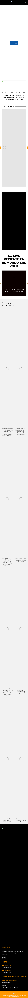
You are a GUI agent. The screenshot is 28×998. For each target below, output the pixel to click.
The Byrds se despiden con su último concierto (14, 290)
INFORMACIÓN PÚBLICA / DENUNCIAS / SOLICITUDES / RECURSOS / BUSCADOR (7, 562)
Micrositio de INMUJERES (7, 820)
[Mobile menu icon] (2, 2)
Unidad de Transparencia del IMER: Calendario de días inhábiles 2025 (7, 692)
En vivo (14, 43)
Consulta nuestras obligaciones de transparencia (20, 560)
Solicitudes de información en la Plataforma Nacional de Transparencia (20, 431)
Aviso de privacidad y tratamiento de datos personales (21, 691)
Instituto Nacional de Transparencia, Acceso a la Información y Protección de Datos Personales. (7, 432)
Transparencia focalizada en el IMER (21, 820)
